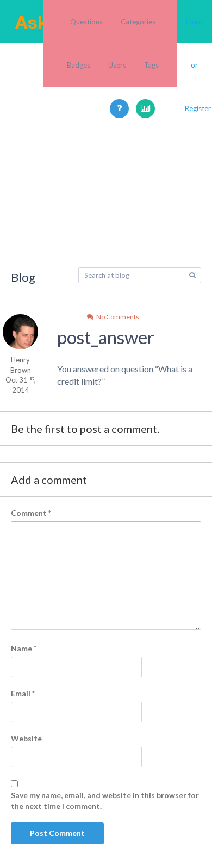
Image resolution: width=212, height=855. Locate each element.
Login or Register (194, 65)
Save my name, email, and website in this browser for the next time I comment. (105, 801)
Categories (138, 21)
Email (23, 693)
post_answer (105, 337)
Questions (86, 21)
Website (26, 738)
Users (117, 65)
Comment (31, 512)
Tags (151, 65)
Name (23, 648)
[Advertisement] (106, 235)
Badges (78, 65)
